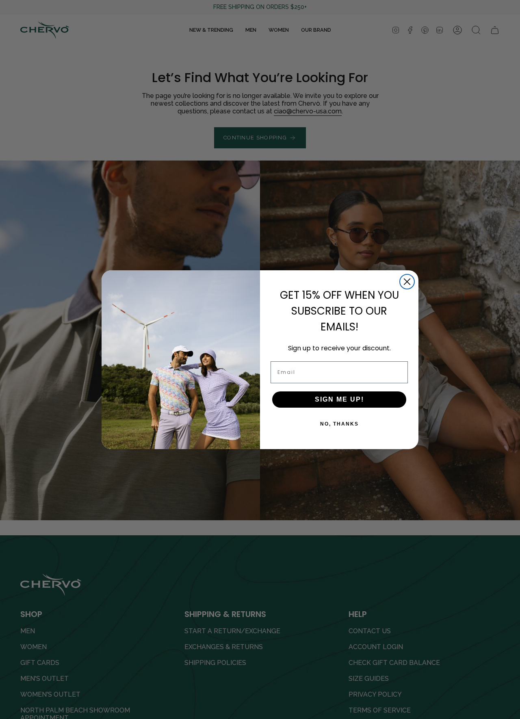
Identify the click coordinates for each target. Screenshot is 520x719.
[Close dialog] (407, 281)
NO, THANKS (339, 424)
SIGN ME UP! (339, 399)
